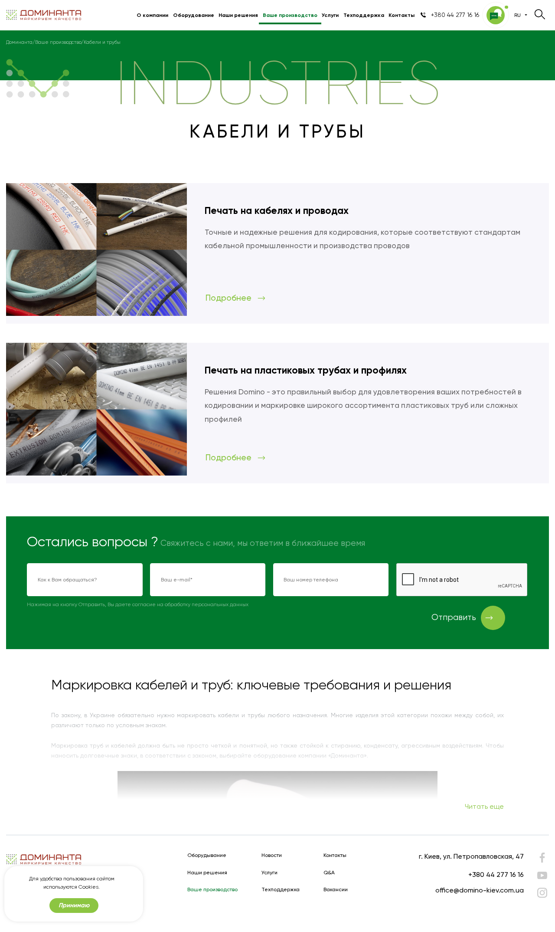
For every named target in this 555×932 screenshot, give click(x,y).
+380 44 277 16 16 (496, 874)
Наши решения (238, 15)
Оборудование (193, 15)
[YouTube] (542, 875)
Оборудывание (206, 855)
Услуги (330, 15)
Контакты (401, 15)
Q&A (329, 873)
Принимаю (74, 905)
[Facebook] (542, 859)
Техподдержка (363, 15)
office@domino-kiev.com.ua (479, 890)
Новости (271, 855)
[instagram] (542, 893)
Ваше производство (290, 15)
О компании (152, 15)
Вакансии (335, 890)
